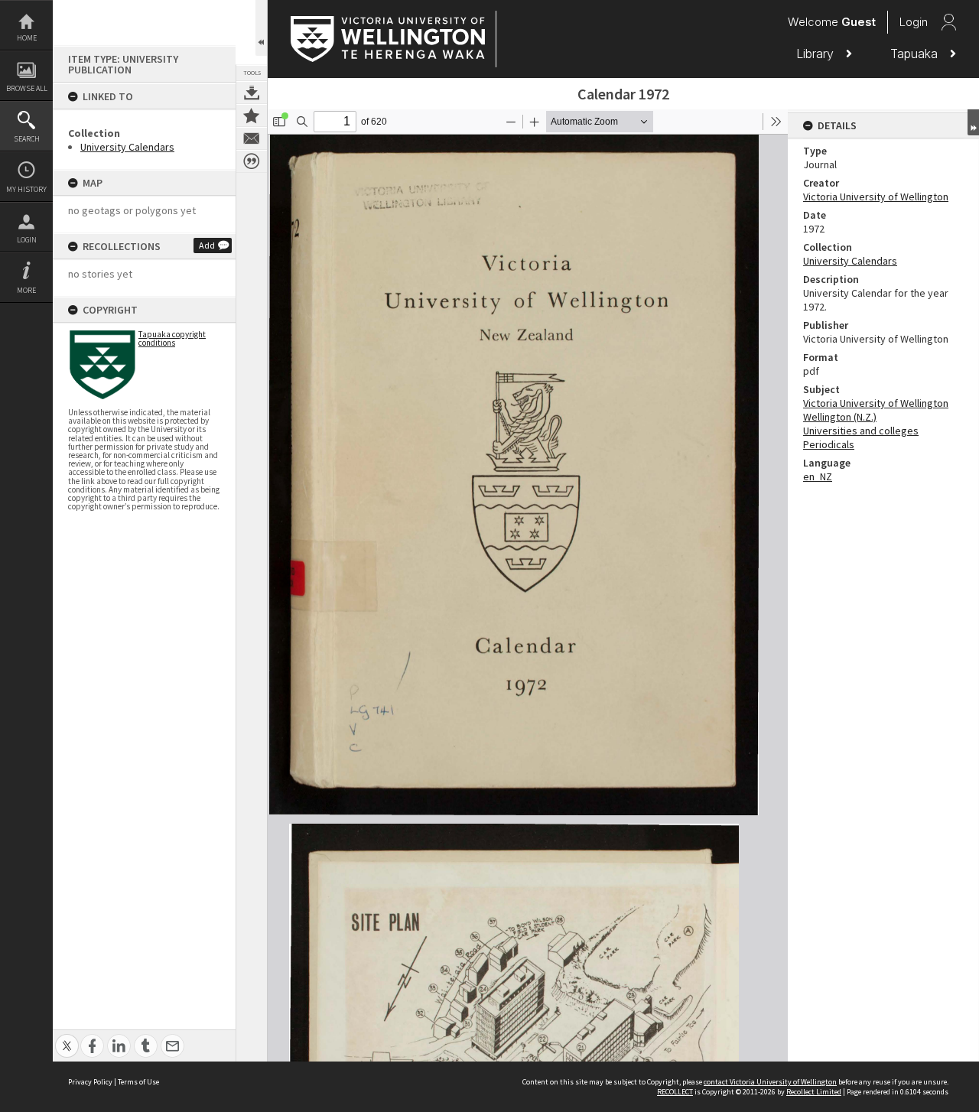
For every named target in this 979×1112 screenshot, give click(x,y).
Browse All (26, 88)
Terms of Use (138, 1082)
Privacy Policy (90, 1082)
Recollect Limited (813, 1092)
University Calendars (127, 147)
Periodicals (828, 444)
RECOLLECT (675, 1092)
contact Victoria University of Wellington (770, 1082)
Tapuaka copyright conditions (172, 338)
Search (27, 139)
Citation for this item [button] (251, 161)
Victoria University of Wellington (875, 196)
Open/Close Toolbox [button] (261, 28)
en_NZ (817, 476)
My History (26, 189)
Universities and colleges (861, 430)
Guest (858, 22)
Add (207, 245)
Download (251, 92)
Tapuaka (916, 53)
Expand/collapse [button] (973, 122)
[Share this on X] (67, 1037)
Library (817, 53)
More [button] (26, 290)
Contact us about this (251, 138)
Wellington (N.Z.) (840, 417)
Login (27, 240)
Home (27, 38)
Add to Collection (251, 115)
